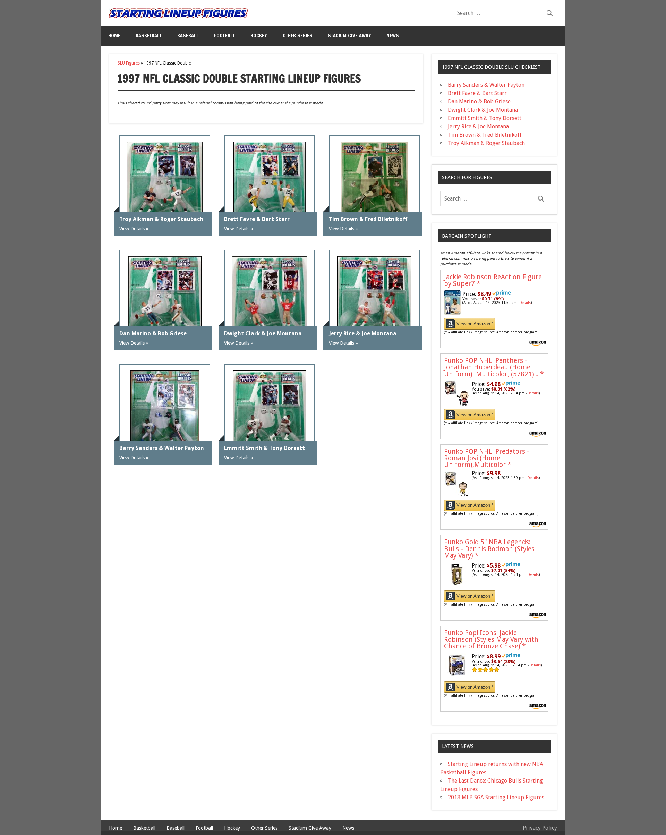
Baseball (188, 35)
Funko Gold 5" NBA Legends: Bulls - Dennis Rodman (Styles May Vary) (489, 548)
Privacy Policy (540, 828)
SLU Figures (129, 63)
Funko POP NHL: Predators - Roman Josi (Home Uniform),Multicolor (486, 458)
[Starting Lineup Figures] (178, 13)
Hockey (258, 35)
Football (224, 35)
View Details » (133, 228)
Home (114, 35)
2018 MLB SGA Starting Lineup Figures (496, 797)
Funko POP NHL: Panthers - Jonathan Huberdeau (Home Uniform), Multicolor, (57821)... (494, 367)
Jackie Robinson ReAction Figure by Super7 (493, 280)
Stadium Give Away (349, 35)
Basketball (149, 35)
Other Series (298, 35)
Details (525, 303)
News (392, 35)
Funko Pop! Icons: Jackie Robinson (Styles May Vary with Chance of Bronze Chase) (491, 639)
